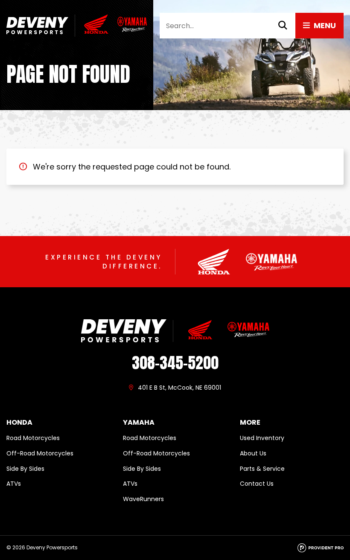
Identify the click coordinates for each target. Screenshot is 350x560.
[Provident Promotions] (321, 548)
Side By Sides (25, 468)
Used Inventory (262, 438)
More (250, 422)
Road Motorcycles (33, 438)
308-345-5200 (175, 362)
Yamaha (139, 422)
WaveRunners (143, 499)
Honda (19, 422)
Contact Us (257, 483)
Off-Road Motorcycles (39, 453)
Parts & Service (262, 468)
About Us (253, 453)
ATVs (13, 483)
